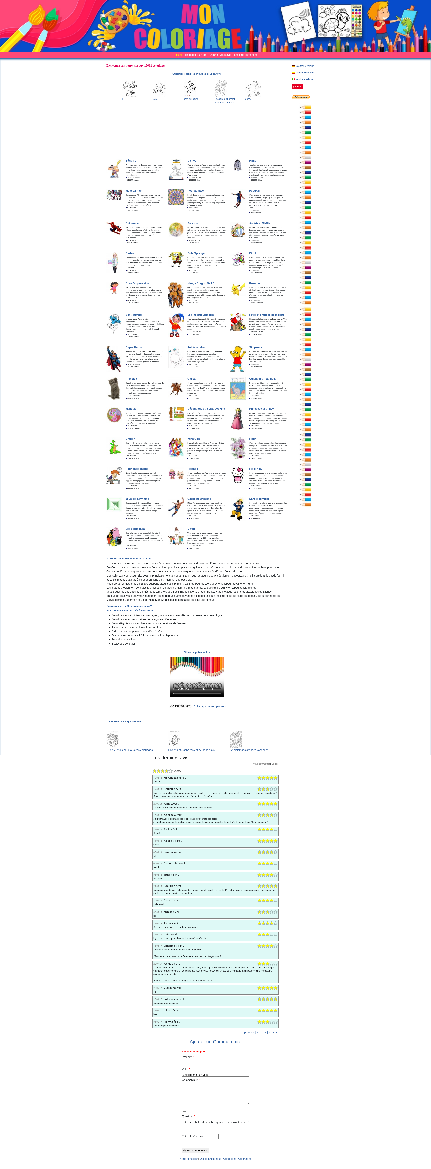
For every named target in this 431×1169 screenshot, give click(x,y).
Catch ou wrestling (199, 498)
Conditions (229, 1158)
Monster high (134, 190)
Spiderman (133, 223)
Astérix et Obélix (259, 223)
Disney (191, 160)
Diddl (252, 253)
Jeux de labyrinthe (137, 498)
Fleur (252, 438)
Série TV (131, 160)
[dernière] (272, 1032)
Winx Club (194, 438)
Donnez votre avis (220, 54)
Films (252, 160)
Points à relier (196, 347)
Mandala (131, 408)
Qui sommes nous (210, 1158)
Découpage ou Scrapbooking (206, 408)
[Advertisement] (197, 130)
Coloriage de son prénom (210, 706)
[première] (250, 1032)
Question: (188, 1116)
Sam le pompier (259, 498)
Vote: (186, 1069)
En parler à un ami (196, 54)
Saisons (192, 223)
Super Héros (134, 347)
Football (254, 190)
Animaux (131, 378)
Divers (191, 528)
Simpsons (255, 347)
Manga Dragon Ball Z (200, 283)
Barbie (130, 253)
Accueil (178, 54)
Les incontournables (200, 314)
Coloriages (244, 1158)
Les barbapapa (135, 528)
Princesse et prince (261, 408)
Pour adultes (195, 190)
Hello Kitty (255, 468)
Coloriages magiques (262, 378)
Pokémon (255, 283)
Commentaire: (191, 1080)
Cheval (191, 378)
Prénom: (188, 1057)
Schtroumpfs (134, 314)
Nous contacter (189, 1158)
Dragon (130, 438)
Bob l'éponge (196, 253)
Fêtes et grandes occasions (267, 314)
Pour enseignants (137, 468)
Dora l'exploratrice (137, 283)
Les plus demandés (245, 54)
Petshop (192, 468)
